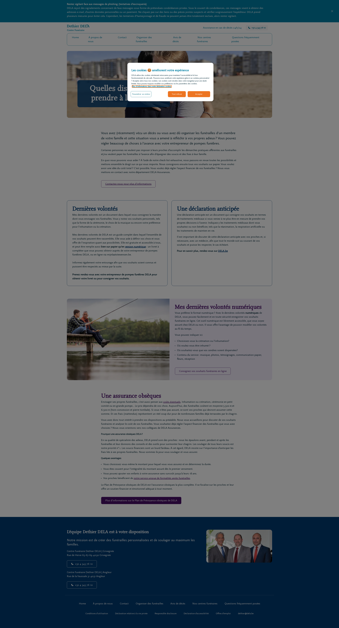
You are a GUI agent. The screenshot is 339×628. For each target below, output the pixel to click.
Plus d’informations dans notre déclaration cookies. (151, 86)
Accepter (198, 94)
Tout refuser (177, 94)
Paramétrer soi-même (141, 94)
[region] (170, 82)
